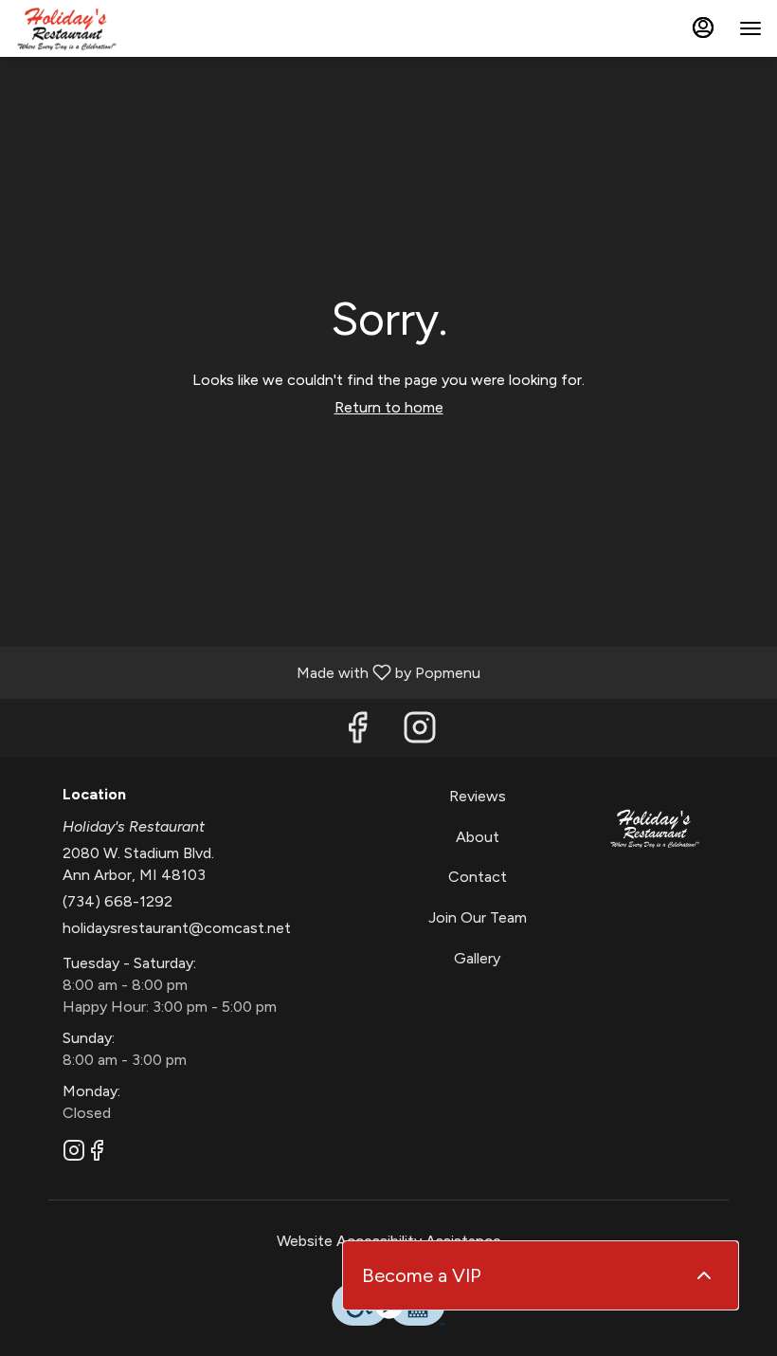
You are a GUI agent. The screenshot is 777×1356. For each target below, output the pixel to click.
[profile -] (703, 27)
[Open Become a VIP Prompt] (704, 1275)
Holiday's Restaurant (654, 828)
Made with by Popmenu (247, 672)
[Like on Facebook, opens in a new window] (357, 732)
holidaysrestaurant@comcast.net (177, 928)
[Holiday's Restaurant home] (100, 28)
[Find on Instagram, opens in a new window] (420, 732)
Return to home (388, 407)
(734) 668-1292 (117, 901)
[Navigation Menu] (750, 28)
